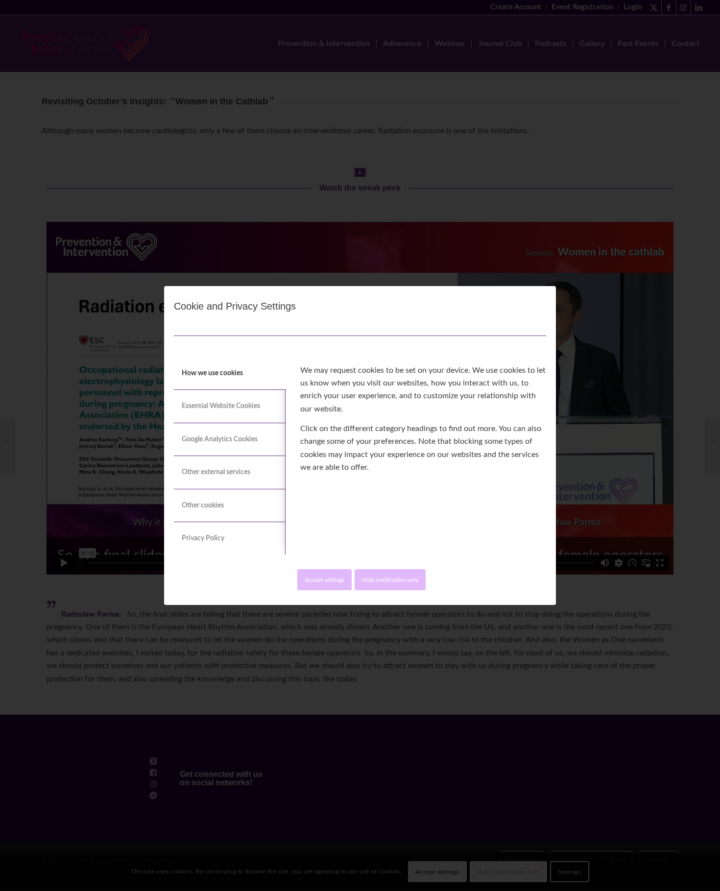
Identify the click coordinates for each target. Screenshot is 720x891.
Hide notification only (390, 580)
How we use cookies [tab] (212, 373)
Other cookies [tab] (203, 505)
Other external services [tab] (216, 472)
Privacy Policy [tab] (203, 538)
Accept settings (324, 580)
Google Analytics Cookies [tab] (220, 439)
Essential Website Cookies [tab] (221, 406)
